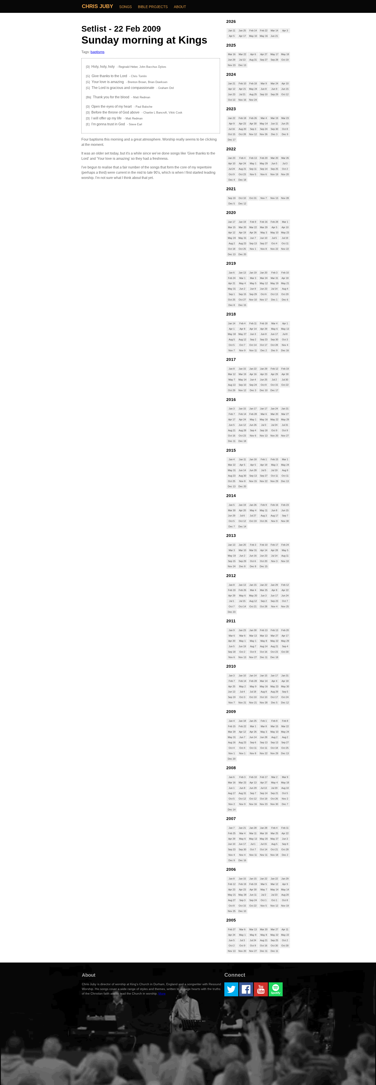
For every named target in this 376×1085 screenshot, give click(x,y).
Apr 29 (263, 329)
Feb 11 (253, 323)
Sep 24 (263, 129)
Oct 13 (231, 99)
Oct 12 (285, 94)
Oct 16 (231, 435)
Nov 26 (263, 134)
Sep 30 (274, 129)
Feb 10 (242, 83)
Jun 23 (231, 94)
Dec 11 (231, 441)
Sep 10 (263, 94)
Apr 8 (242, 329)
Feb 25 (231, 833)
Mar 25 (263, 590)
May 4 (242, 283)
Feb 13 (253, 158)
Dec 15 (242, 305)
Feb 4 (242, 158)
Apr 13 (253, 782)
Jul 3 (284, 163)
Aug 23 (242, 243)
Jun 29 (231, 59)
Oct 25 (242, 249)
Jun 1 (232, 788)
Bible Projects (153, 7)
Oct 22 (285, 385)
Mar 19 (274, 118)
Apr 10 (285, 83)
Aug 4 (285, 288)
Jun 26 (253, 425)
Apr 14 (253, 329)
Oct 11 (285, 243)
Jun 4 (253, 379)
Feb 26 (253, 118)
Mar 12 (231, 374)
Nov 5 (253, 174)
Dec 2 (263, 350)
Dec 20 (242, 254)
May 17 (274, 54)
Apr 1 (285, 323)
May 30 (285, 686)
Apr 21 (242, 89)
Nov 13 (274, 198)
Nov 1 (253, 249)
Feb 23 (285, 505)
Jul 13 (242, 59)
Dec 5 (231, 203)
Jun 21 (274, 36)
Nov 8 (263, 249)
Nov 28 (285, 198)
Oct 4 (274, 243)
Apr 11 (285, 929)
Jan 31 (285, 408)
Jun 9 (274, 89)
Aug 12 (242, 339)
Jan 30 (253, 630)
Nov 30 (285, 521)
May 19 (274, 283)
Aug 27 (231, 900)
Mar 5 (264, 884)
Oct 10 (242, 198)
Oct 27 (242, 299)
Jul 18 (253, 691)
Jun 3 (253, 334)
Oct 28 (242, 134)
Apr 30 (253, 123)
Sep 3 (253, 129)
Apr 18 (285, 278)
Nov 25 (285, 606)
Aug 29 (274, 691)
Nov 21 (242, 702)
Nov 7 (263, 198)
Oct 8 (285, 129)
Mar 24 (274, 83)
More (162, 993)
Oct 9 (232, 174)
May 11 (263, 510)
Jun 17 (274, 334)
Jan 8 (232, 368)
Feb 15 (274, 459)
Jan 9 (232, 630)
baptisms (97, 52)
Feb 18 (253, 83)
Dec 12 (242, 203)
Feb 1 (264, 459)
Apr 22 (285, 590)
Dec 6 (285, 299)
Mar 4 (264, 118)
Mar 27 (285, 414)
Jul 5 (274, 238)
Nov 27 (285, 435)
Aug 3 (264, 515)
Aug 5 (232, 339)
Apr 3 (285, 30)
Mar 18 (263, 833)
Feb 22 (263, 30)
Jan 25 (242, 30)
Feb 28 (274, 222)
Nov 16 (242, 99)
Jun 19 (242, 646)
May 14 (264, 123)
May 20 (253, 595)
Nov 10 (253, 299)
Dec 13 (242, 65)
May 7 (231, 379)
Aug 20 (242, 129)
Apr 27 (263, 54)
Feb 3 (274, 272)
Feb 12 (274, 368)
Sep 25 (274, 169)
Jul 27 (253, 515)
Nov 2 (285, 798)
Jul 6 (242, 515)
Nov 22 (274, 249)
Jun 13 (231, 691)
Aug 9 (285, 470)
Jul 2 (274, 379)
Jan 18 (253, 459)
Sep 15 (242, 294)
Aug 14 (263, 646)
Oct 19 (285, 59)
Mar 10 (242, 550)
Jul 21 (242, 94)
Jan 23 (231, 158)
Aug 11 (285, 555)
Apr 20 (242, 510)
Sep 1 (232, 294)
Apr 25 (231, 686)
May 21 (285, 283)
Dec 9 (285, 134)
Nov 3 (274, 561)
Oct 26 (263, 521)
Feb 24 (231, 278)
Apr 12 (231, 89)
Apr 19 (242, 232)
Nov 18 (274, 855)
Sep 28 (274, 59)
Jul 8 (284, 334)
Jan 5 (232, 505)
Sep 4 (253, 430)
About (180, 7)
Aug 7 (253, 646)
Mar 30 (231, 510)
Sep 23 (263, 339)
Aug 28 (242, 430)
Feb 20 (263, 158)
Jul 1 (231, 601)
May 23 (285, 232)
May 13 (285, 329)
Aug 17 (274, 515)
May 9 (253, 686)
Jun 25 (285, 123)
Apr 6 (253, 54)
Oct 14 (253, 345)
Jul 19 (285, 238)
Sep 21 (274, 793)
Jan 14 (231, 323)
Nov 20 (285, 174)
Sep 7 (285, 515)
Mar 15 (231, 227)
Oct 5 (232, 345)
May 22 (274, 419)
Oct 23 (242, 174)
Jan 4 (232, 459)
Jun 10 (263, 238)
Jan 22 (231, 118)
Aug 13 (231, 385)
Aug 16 (231, 742)
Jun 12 (242, 425)
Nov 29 (274, 481)
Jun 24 (285, 595)
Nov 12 (253, 134)
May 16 (264, 36)
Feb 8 (274, 721)
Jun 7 (253, 238)
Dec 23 (231, 612)
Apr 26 (253, 232)
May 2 (242, 686)
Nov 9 (242, 350)
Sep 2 (253, 339)
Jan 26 (253, 505)
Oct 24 (285, 697)
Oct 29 (231, 390)
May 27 (242, 334)
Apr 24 (242, 163)
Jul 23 (274, 894)
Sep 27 (263, 59)
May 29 (264, 163)
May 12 (264, 283)
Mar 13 (253, 635)
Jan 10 (242, 675)
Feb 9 (253, 222)
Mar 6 (264, 414)
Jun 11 (274, 123)
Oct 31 (253, 198)
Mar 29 (263, 227)
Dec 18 (242, 179)
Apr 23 (242, 123)
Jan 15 (242, 368)
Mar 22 (242, 54)
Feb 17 (274, 544)
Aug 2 (232, 243)
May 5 (253, 283)
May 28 (242, 894)
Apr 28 (274, 550)
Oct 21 (253, 606)
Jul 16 (231, 129)
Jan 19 (242, 222)
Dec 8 (231, 305)
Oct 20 (285, 294)
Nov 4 (285, 345)
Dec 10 (263, 390)
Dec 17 (231, 139)
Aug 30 (242, 475)
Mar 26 (285, 158)
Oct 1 (264, 900)
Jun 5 (274, 163)
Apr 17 (242, 36)
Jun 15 (285, 89)
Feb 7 (232, 414)
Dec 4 (231, 179)
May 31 (242, 238)
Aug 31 (253, 59)
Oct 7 (242, 345)
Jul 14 (274, 288)
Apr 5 (232, 36)
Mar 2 (274, 777)
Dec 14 (242, 526)
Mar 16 (231, 54)
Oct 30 (285, 651)
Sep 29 (274, 94)
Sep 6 (253, 742)
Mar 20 (274, 158)
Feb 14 (253, 30)
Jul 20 (274, 788)
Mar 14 (274, 30)
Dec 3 (274, 134)
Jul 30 (285, 379)
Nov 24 (253, 99)
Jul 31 (285, 425)
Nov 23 (231, 65)
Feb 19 (285, 368)
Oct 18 (231, 249)
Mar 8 (264, 726)
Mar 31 (274, 278)
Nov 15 (253, 481)
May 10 (253, 36)
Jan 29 (263, 368)
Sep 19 (231, 198)
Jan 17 (231, 222)
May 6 (274, 329)
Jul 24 (231, 169)
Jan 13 (242, 272)
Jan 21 (231, 83)
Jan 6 (232, 272)
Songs (125, 7)
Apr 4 (274, 681)
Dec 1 (274, 299)
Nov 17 (263, 299)
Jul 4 (242, 691)
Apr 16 (253, 374)
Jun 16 (253, 555)
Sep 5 (285, 691)
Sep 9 (285, 844)
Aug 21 (242, 169)
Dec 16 (285, 350)
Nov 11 (253, 350)
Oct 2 (285, 169)
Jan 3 (232, 408)
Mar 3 (253, 278)
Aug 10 (285, 788)
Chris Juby (97, 6)
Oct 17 (263, 345)
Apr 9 (232, 123)
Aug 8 (264, 691)
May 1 (253, 163)
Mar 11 (253, 833)
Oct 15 (231, 134)
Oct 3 (285, 339)
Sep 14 (263, 169)
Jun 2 (242, 288)
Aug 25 (253, 94)
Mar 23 (285, 118)
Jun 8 (264, 89)
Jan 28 (253, 828)
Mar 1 (285, 222)
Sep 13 (253, 243)
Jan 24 (274, 408)
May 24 (253, 89)
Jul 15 (242, 601)
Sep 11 (253, 169)
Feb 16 (263, 222)
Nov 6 (263, 174)
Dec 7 (231, 526)
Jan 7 (232, 828)
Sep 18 (263, 430)
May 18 (285, 54)
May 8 (263, 641)
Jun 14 (242, 470)
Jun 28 (253, 470)
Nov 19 (274, 174)
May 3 (263, 232)
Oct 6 (264, 294)
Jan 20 (263, 272)
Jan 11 (231, 30)
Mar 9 (264, 83)
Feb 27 (231, 929)
